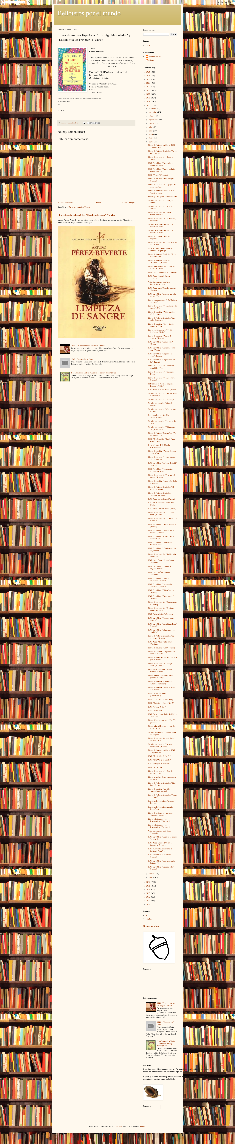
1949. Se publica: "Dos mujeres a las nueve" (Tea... (162, 295)
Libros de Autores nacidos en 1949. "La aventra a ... (161, 688)
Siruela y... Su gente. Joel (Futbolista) (162, 196)
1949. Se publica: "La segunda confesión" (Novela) (160, 585)
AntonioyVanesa (155, 56)
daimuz (151, 60)
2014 (148, 889)
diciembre (153, 108)
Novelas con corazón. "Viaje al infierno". (160, 404)
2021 (148, 90)
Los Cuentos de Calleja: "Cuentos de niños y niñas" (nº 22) (94, 372)
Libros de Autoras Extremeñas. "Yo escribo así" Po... (162, 434)
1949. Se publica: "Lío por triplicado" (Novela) (158, 579)
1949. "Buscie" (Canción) (158, 175)
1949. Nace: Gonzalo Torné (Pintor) (162, 508)
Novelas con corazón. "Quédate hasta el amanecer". (162, 394)
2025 (148, 75)
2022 (148, 86)
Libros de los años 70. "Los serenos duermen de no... (161, 458)
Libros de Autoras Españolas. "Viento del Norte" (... (162, 795)
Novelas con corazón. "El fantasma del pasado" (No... (161, 428)
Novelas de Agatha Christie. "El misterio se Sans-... (160, 231)
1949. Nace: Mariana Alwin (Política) (162, 389)
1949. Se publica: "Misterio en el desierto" (161, 619)
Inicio (98, 202)
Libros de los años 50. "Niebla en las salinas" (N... (162, 555)
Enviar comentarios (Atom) (79, 207)
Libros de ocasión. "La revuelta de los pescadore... (162, 482)
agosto (151, 123)
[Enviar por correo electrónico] (88, 123)
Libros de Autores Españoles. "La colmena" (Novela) (161, 636)
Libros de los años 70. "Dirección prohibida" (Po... (161, 366)
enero (151, 877)
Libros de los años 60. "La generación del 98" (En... (162, 243)
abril (151, 138)
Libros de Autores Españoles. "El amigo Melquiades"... (161, 488)
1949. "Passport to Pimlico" (159, 763)
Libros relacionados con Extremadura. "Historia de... (160, 820)
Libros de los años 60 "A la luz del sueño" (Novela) (161, 476)
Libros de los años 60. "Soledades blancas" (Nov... (161, 739)
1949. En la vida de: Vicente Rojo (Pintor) (161, 503)
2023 (148, 83)
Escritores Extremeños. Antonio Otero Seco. (160, 808)
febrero (152, 873)
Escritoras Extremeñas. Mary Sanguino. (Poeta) (159, 416)
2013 (148, 893)
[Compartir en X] (93, 123)
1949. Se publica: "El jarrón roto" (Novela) (161, 591)
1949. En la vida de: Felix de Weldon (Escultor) (162, 715)
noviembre (153, 112)
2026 (148, 71)
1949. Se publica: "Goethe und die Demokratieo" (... (161, 170)
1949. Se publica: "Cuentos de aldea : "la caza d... (162, 837)
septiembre (153, 119)
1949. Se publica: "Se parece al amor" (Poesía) (160, 354)
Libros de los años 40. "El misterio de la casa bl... (162, 519)
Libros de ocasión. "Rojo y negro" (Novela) (161, 179)
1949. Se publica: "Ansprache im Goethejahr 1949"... (161, 164)
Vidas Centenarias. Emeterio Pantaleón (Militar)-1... (159, 283)
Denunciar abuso (151, 926)
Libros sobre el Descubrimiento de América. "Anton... (161, 267)
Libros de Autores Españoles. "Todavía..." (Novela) (159, 261)
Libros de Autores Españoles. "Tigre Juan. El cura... (162, 784)
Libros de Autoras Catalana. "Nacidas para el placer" (162, 658)
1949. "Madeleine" (155, 710)
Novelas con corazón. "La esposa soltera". (160, 201)
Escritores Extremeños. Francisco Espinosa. (161, 802)
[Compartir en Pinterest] (99, 123)
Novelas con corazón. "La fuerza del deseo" (162, 422)
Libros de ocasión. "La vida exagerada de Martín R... (158, 790)
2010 (148, 904)
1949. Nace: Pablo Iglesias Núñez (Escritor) (161, 561)
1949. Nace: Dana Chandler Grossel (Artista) (162, 289)
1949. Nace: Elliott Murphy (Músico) (162, 272)
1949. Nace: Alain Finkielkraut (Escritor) (160, 642)
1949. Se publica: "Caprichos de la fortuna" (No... (161, 861)
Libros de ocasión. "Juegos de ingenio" (159, 237)
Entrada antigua (128, 202)
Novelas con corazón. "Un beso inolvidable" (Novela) (160, 745)
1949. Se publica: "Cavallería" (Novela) (159, 855)
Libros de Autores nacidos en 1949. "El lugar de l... (161, 146)
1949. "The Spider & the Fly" (159, 756)
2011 (148, 900)
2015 (148, 885)
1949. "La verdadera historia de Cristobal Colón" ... (160, 849)
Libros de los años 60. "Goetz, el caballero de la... (160, 158)
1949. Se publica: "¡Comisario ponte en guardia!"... (162, 549)
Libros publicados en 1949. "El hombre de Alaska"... (160, 331)
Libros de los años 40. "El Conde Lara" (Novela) (161, 513)
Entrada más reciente (66, 202)
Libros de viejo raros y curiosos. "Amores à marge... (160, 814)
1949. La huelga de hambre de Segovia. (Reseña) (159, 567)
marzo (151, 141)
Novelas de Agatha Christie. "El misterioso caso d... (160, 225)
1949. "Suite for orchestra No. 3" (161, 703)
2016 (148, 882)
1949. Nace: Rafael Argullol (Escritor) (159, 573)
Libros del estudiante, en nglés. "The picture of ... (162, 721)
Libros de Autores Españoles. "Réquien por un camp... (159, 494)
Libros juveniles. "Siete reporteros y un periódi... (162, 778)
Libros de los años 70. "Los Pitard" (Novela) (161, 378)
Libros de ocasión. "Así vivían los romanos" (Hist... (161, 325)
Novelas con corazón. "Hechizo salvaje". (160, 207)
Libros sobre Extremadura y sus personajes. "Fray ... (160, 676)
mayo (151, 134)
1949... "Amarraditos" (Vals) (82, 359)
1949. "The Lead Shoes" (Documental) (157, 694)
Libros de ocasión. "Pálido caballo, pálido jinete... (161, 313)
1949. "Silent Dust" (155, 767)
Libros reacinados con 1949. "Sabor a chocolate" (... (162, 300)
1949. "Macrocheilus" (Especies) (160, 614)
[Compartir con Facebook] (96, 123)
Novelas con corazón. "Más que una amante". (162, 410)
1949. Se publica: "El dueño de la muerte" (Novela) (161, 531)
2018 (148, 101)
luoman (119, 1126)
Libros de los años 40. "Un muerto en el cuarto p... (162, 603)
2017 (148, 105)
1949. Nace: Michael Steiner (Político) (159, 277)
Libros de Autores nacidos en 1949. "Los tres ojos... (161, 191)
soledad (148, 918)
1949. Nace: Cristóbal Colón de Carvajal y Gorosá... (160, 843)
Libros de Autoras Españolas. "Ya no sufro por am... (162, 152)
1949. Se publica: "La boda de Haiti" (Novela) (162, 464)
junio (151, 130)
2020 (148, 94)
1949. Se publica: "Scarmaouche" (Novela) (161, 867)
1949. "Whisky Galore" (157, 706)
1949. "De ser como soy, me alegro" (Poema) (88, 345)
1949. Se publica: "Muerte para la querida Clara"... (161, 537)
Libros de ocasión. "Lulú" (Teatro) (161, 647)
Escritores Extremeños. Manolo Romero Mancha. (160, 670)
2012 (148, 896)
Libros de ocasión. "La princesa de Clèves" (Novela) (161, 652)
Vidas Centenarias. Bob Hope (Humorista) (159, 831)
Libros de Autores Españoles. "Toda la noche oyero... (162, 255)
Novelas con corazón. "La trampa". (161, 399)
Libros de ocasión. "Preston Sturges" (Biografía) (162, 452)
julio (151, 127)
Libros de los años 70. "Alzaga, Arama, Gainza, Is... (160, 664)
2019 (148, 97)
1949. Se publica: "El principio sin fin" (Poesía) (161, 360)
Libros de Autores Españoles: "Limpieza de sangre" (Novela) (86, 215)
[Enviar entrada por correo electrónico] (84, 123)
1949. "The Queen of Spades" (159, 759)
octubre (152, 115)
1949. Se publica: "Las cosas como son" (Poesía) (161, 348)
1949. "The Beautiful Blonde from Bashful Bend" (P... (161, 440)
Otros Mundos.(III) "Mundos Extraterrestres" (159, 446)
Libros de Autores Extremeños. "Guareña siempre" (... (160, 682)
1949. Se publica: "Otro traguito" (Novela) (161, 597)
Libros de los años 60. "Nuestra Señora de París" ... (160, 213)
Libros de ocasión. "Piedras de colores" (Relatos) (159, 336)
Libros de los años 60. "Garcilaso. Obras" (161, 372)
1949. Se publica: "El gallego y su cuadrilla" (161, 630)
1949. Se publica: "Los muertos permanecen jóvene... (160, 470)
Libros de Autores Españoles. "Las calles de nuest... (161, 319)
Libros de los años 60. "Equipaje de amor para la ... (162, 185)
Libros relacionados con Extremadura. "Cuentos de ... (160, 826)
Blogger (143, 1126)
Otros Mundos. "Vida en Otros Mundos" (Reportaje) (160, 249)
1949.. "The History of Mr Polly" (161, 699)
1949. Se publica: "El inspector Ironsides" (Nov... (160, 543)
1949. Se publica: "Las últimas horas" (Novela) (162, 625)
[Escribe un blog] (91, 123)
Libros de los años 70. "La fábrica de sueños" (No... (162, 306)
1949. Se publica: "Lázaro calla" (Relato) (160, 342)
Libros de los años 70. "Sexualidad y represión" (162, 219)
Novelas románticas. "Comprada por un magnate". (162, 733)
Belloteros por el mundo (89, 12)
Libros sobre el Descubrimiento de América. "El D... (161, 727)
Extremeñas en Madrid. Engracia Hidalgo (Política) (160, 384)
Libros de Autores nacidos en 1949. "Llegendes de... (161, 751)
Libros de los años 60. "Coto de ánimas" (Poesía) (160, 772)
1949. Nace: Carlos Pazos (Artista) (161, 499)
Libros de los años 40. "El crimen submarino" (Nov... (161, 609)
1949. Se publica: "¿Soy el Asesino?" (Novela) (162, 525)
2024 (148, 79)
